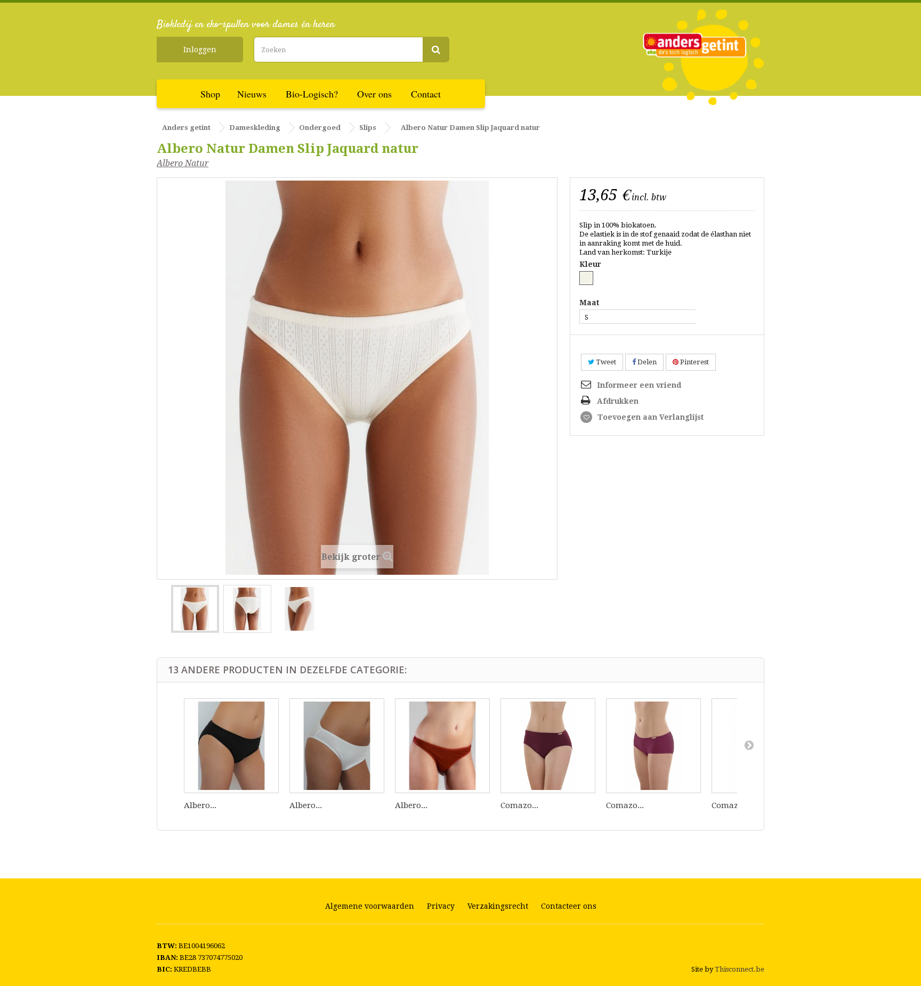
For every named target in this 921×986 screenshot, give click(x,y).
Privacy (441, 906)
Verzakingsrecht (497, 906)
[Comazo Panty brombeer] (653, 745)
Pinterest (693, 362)
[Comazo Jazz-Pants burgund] (547, 745)
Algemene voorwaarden (369, 906)
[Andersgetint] (703, 57)
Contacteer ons (568, 906)
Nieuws (251, 93)
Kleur (591, 264)
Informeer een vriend (639, 385)
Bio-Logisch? (312, 93)
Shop (210, 93)
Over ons (374, 93)
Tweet (605, 362)
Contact (426, 93)
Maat (591, 303)
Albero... (200, 805)
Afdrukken (618, 401)
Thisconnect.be (739, 969)
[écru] (586, 278)
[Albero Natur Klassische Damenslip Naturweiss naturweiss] (336, 745)
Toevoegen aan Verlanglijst (649, 417)
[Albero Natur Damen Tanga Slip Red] (442, 745)
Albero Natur (182, 163)
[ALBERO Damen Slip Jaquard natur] (195, 608)
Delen (646, 362)
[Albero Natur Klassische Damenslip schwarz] (231, 745)
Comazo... (519, 805)
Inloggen (199, 49)
